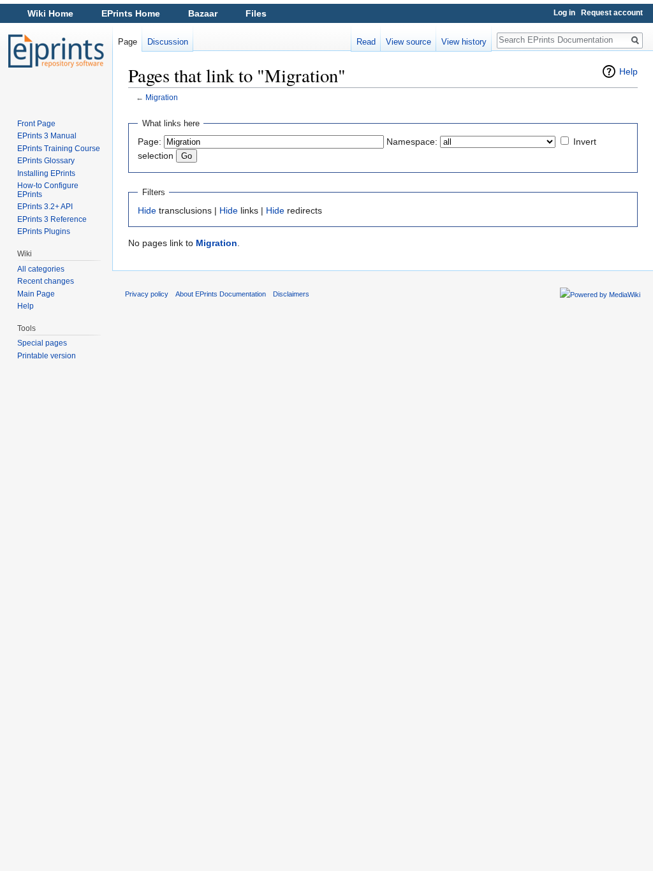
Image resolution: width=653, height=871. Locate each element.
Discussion (167, 42)
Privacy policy (146, 294)
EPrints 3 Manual (47, 135)
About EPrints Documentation (220, 294)
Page (127, 42)
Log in (564, 12)
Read (366, 42)
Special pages (42, 343)
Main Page (36, 293)
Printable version (46, 355)
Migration (161, 97)
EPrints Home (130, 13)
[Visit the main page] (56, 51)
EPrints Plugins (43, 231)
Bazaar (202, 13)
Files (256, 13)
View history (464, 42)
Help (628, 71)
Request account (612, 12)
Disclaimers (291, 294)
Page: (149, 141)
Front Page (36, 123)
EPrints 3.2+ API (45, 206)
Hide (147, 210)
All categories (40, 269)
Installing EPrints (46, 173)
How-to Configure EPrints (47, 190)
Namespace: (411, 141)
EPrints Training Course (58, 148)
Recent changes (45, 281)
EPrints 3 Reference (52, 219)
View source (408, 42)
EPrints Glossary (46, 160)
